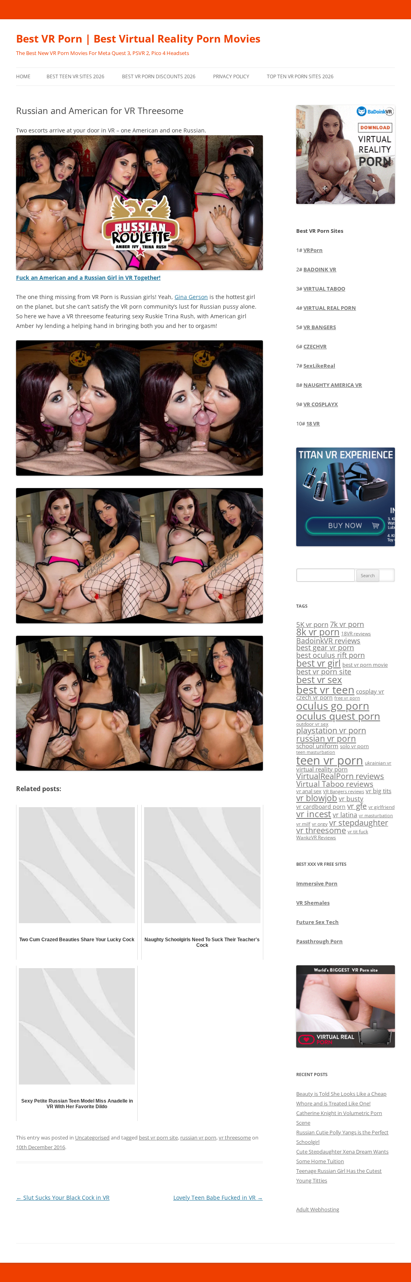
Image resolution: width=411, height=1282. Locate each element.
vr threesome (235, 1137)
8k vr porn (318, 632)
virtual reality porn (322, 769)
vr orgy (320, 823)
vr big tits (378, 791)
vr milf (303, 823)
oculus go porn (332, 706)
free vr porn (347, 698)
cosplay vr (370, 691)
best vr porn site (158, 1137)
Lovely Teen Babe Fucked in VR (218, 1197)
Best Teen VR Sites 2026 (75, 76)
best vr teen (325, 690)
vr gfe (357, 806)
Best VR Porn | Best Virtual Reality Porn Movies (138, 38)
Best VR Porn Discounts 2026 (158, 76)
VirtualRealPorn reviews (340, 776)
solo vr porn (354, 746)
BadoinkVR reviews (328, 640)
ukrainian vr (378, 762)
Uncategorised (92, 1137)
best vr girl (318, 663)
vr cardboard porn (321, 806)
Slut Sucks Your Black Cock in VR (63, 1197)
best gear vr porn (325, 647)
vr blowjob (316, 798)
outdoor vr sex (312, 723)
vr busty (351, 798)
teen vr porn (329, 760)
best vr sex (319, 679)
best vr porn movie (365, 664)
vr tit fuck (358, 831)
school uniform (317, 746)
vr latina (345, 814)
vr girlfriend (381, 807)
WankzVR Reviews (316, 837)
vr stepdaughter (358, 822)
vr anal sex (308, 791)
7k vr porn (347, 624)
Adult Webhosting (317, 1209)
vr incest (313, 814)
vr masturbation (376, 815)
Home (23, 76)
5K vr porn (312, 624)
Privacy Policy (231, 76)
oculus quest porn (338, 715)
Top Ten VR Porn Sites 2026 (300, 76)
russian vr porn (198, 1137)
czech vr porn (314, 697)
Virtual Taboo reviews (334, 784)
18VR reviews (356, 634)
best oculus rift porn (330, 655)
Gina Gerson (191, 297)
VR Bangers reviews (343, 791)
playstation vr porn (331, 730)
